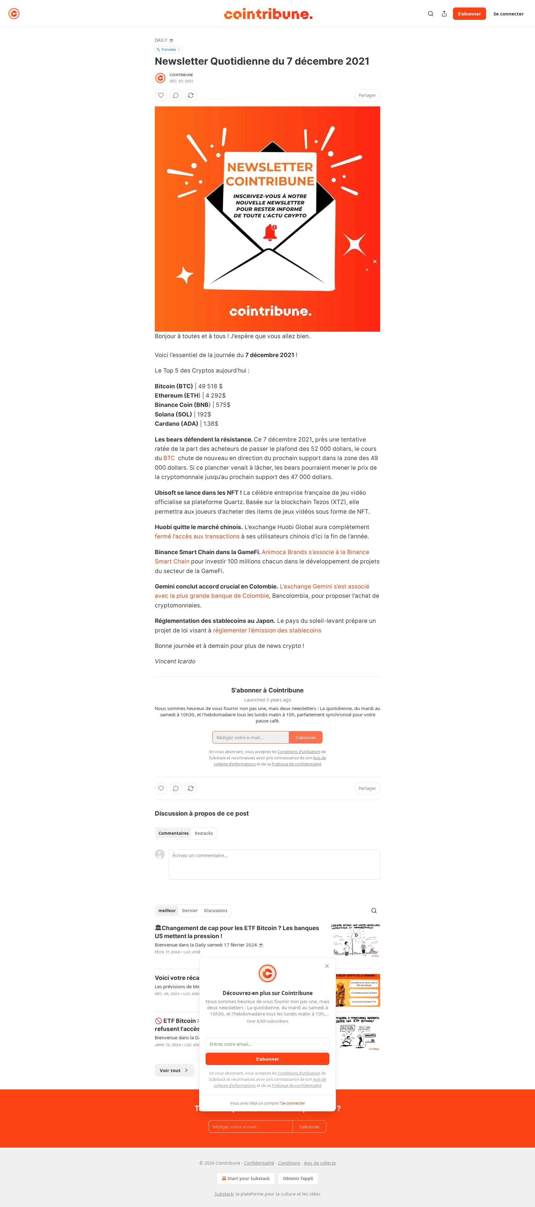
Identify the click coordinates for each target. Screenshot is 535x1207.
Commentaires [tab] (174, 833)
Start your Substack (249, 1178)
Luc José (192, 952)
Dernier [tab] (190, 910)
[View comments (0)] (176, 95)
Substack (224, 1194)
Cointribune (181, 75)
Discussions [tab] (215, 910)
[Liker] (161, 95)
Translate (168, 49)
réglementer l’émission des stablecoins (267, 630)
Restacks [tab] (204, 833)
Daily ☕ (164, 40)
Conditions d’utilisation (299, 1073)
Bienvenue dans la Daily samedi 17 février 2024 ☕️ (209, 945)
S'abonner (469, 14)
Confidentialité (259, 1163)
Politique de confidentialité (296, 1085)
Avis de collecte (320, 1163)
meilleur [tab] (167, 910)
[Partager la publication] (444, 13)
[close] (327, 966)
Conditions (289, 1163)
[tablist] (185, 833)
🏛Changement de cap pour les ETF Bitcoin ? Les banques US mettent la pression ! (237, 932)
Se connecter (509, 14)
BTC (169, 458)
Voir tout (170, 1070)
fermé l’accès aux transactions (197, 536)
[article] (267, 944)
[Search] (430, 13)
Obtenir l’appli (298, 1178)
